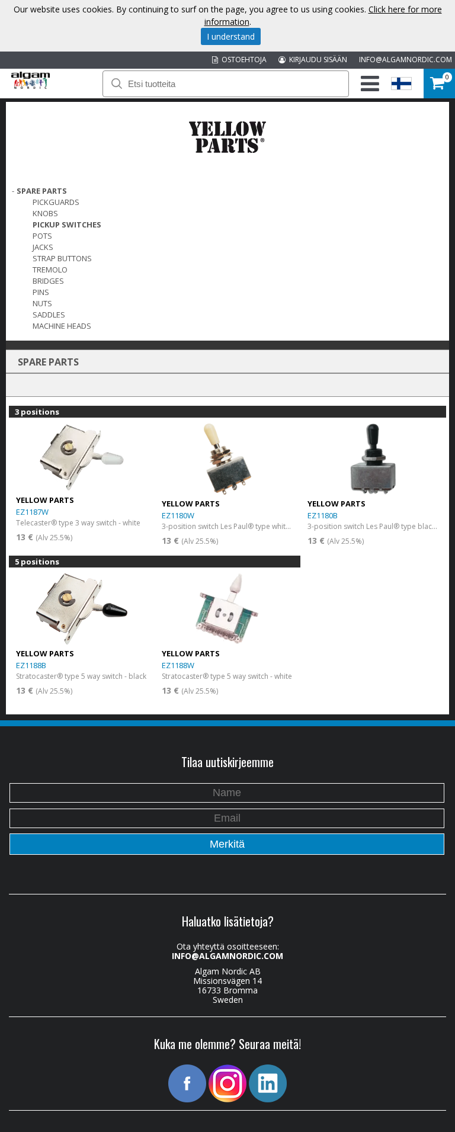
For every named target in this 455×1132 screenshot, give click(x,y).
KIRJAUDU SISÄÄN (316, 59)
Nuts (42, 303)
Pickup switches (67, 224)
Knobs (45, 213)
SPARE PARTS (42, 190)
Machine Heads (62, 325)
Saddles (49, 314)
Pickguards (56, 202)
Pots (42, 235)
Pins (41, 292)
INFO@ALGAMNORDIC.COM (405, 59)
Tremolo (50, 269)
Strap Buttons (62, 258)
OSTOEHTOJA (242, 59)
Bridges (48, 280)
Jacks (43, 247)
